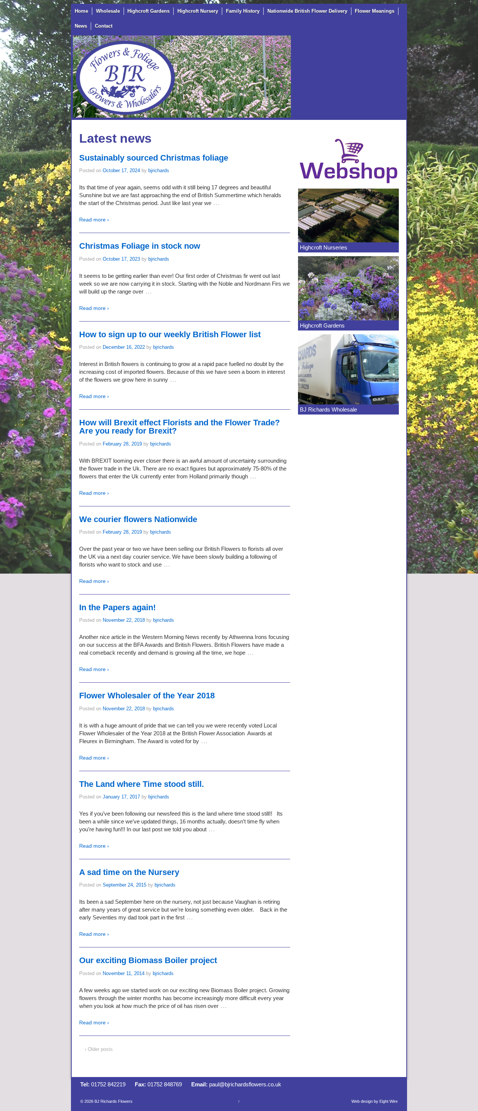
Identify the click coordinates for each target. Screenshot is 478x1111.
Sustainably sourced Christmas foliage (153, 157)
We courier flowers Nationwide (138, 519)
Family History (243, 11)
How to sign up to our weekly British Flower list (170, 334)
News (81, 26)
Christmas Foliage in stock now (139, 246)
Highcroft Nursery (197, 11)
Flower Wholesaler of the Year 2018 (147, 695)
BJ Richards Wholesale (328, 409)
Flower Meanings (374, 11)
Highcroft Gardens (148, 11)
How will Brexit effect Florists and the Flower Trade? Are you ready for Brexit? (179, 426)
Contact (103, 26)
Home (81, 11)
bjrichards (158, 170)
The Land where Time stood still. (141, 784)
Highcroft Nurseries (323, 247)
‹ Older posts (99, 1049)
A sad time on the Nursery (129, 872)
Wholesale (108, 11)
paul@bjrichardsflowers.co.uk (245, 1084)
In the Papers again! (117, 607)
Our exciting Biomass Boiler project (148, 960)
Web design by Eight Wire (374, 1101)
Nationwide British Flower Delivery (307, 11)
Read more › (94, 220)
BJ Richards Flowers (113, 1101)
